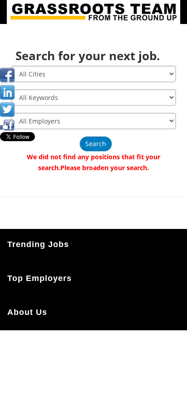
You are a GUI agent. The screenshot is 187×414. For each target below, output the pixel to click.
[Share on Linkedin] (7, 92)
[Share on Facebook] (7, 75)
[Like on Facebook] (7, 124)
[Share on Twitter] (7, 109)
